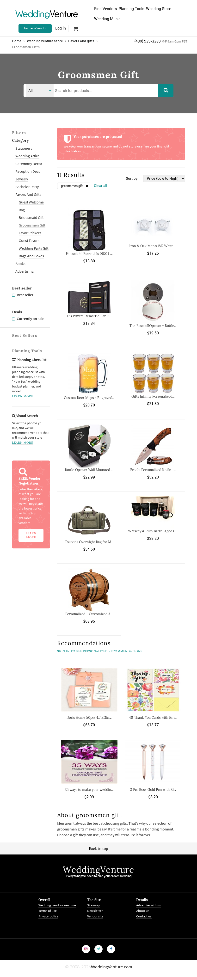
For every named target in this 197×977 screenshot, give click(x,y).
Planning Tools (131, 8)
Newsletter (95, 911)
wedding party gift (34, 248)
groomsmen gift (32, 225)
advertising (24, 271)
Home (16, 41)
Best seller (22, 288)
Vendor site (95, 916)
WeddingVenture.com (111, 967)
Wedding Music (107, 19)
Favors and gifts (81, 41)
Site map (93, 905)
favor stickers (30, 232)
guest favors (29, 240)
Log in (60, 28)
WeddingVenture (98, 869)
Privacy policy (48, 916)
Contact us (144, 916)
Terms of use (47, 911)
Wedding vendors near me (57, 905)
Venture (47, 13)
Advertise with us (148, 905)
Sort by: (132, 178)
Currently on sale (30, 318)
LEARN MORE (22, 396)
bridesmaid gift (31, 217)
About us (142, 911)
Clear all (100, 186)
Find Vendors (105, 8)
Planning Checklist (31, 359)
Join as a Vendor (35, 28)
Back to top (98, 848)
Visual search (27, 415)
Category (20, 140)
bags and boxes (31, 255)
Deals (17, 311)
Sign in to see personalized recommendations (99, 651)
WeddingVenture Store (45, 41)
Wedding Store (158, 8)
